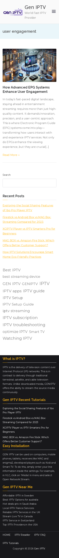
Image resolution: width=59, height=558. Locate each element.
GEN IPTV (11, 284)
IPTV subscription (20, 317)
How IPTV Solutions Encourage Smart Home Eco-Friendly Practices (28, 254)
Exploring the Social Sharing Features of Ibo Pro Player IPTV (28, 208)
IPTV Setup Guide (18, 304)
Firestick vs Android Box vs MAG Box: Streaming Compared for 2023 (27, 220)
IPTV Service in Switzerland (18, 520)
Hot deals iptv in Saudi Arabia (19, 503)
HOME (7, 534)
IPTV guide (34, 290)
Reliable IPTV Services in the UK (21, 512)
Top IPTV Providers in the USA (20, 524)
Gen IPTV (35, 7)
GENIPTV (30, 284)
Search (7, 174)
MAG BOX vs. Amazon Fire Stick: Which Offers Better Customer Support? (28, 243)
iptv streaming (16, 310)
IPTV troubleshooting (24, 324)
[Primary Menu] (53, 11)
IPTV (44, 283)
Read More (10, 155)
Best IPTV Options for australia (20, 499)
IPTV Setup (13, 298)
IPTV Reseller (22, 534)
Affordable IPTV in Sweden (18, 495)
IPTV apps (12, 291)
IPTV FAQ (39, 534)
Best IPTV (11, 270)
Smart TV (37, 332)
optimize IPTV (15, 331)
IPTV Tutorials (11, 543)
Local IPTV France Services (18, 508)
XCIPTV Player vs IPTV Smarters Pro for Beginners (29, 231)
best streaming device (21, 276)
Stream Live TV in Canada (18, 516)
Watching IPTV (17, 338)
